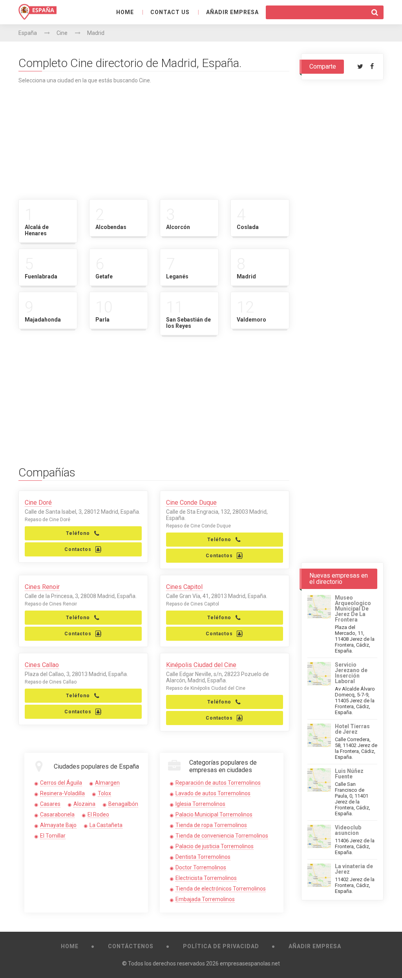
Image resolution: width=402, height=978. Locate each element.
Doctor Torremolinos (200, 867)
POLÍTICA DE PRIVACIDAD (221, 946)
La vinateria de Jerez (354, 868)
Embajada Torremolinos (205, 899)
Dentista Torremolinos (202, 857)
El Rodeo (98, 814)
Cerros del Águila (61, 783)
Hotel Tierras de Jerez (352, 729)
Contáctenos (130, 946)
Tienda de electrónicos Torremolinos (220, 888)
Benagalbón (123, 804)
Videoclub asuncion (348, 830)
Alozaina (84, 804)
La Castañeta (106, 825)
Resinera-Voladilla (62, 793)
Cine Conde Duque (191, 502)
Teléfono (78, 533)
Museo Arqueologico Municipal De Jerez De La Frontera (353, 608)
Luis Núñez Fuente (349, 773)
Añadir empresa (232, 12)
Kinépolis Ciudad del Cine (201, 665)
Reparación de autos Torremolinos (218, 783)
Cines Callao (42, 665)
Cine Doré (38, 502)
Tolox (104, 793)
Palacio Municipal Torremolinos (213, 814)
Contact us (170, 12)
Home (125, 12)
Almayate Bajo (58, 825)
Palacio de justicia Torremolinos (214, 846)
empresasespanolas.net (250, 963)
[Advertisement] (153, 138)
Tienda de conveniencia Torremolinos (221, 836)
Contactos (77, 549)
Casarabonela (57, 814)
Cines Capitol (184, 587)
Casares (50, 804)
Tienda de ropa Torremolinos (211, 825)
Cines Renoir (42, 587)
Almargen (107, 783)
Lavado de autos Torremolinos (212, 793)
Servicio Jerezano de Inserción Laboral (351, 673)
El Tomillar (53, 836)
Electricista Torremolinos (206, 878)
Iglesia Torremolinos (200, 804)
